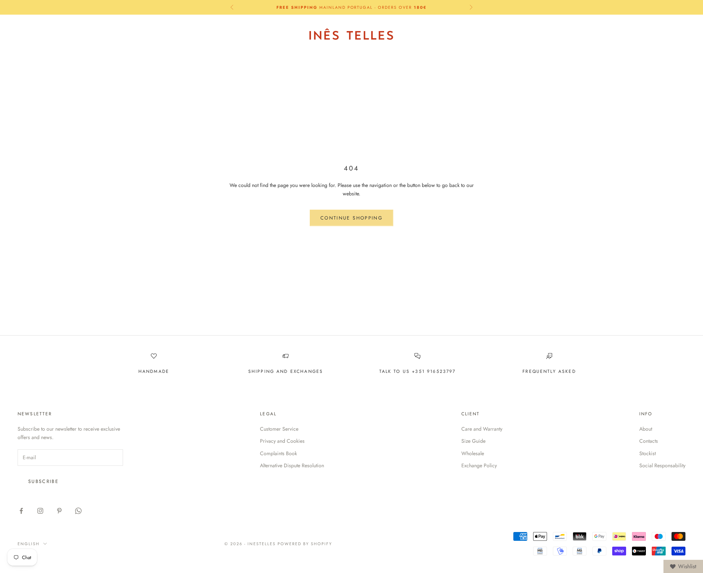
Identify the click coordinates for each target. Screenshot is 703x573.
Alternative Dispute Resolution (292, 465)
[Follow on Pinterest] (59, 510)
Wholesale (472, 453)
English (615, 34)
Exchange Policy (479, 465)
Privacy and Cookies (282, 441)
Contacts (648, 441)
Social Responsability (662, 465)
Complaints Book (278, 453)
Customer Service (279, 428)
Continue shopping (351, 217)
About (645, 428)
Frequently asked (549, 371)
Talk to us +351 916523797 (417, 371)
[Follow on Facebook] (21, 510)
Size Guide (473, 441)
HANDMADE (153, 371)
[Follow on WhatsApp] (78, 510)
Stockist (647, 453)
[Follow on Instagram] (40, 510)
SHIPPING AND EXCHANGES (285, 371)
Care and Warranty (481, 428)
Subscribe (43, 481)
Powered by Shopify (305, 544)
